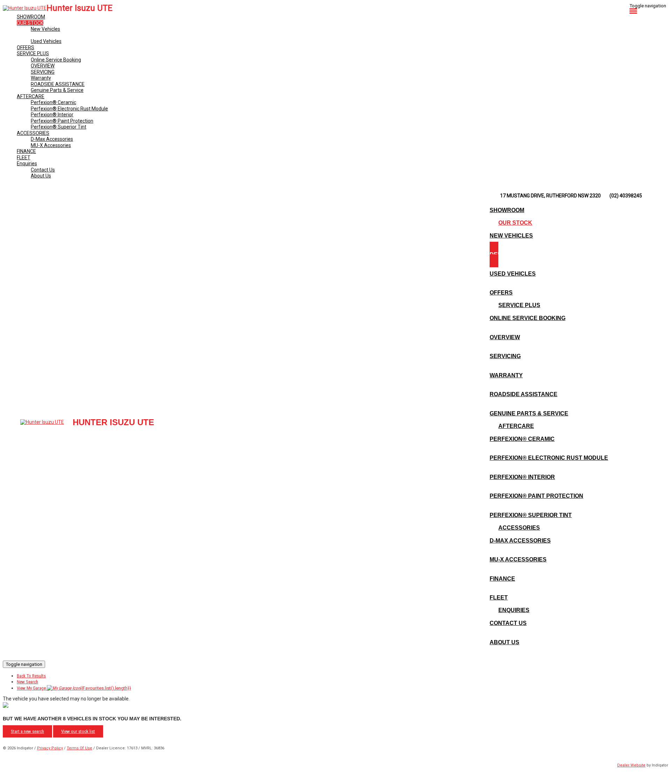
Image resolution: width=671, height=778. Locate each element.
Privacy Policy (50, 748)
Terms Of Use (79, 748)
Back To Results (31, 675)
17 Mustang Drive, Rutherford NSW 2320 (550, 195)
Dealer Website (631, 765)
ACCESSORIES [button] (33, 133)
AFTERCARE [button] (30, 96)
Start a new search (27, 731)
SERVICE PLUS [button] (33, 53)
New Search (27, 681)
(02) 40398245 (625, 195)
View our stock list (78, 731)
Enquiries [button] (27, 163)
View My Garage (74, 688)
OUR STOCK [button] (30, 23)
